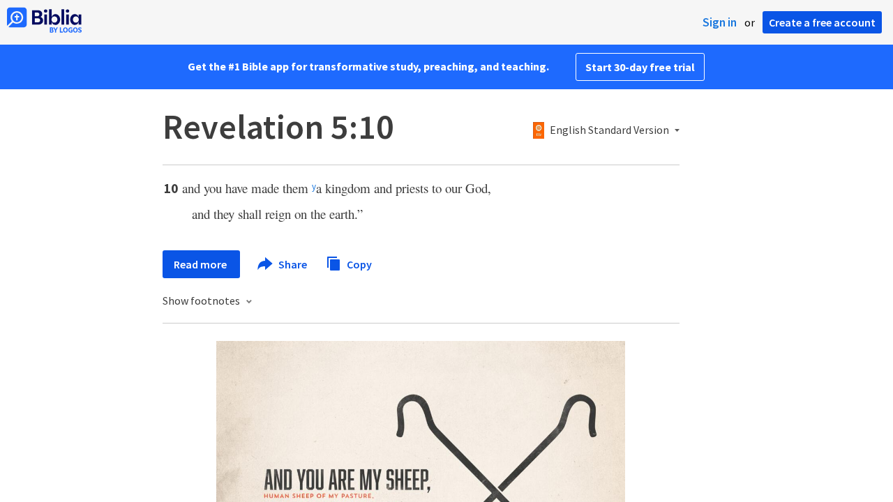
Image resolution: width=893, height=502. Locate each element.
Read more (201, 264)
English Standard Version (609, 130)
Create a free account (822, 22)
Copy (358, 263)
